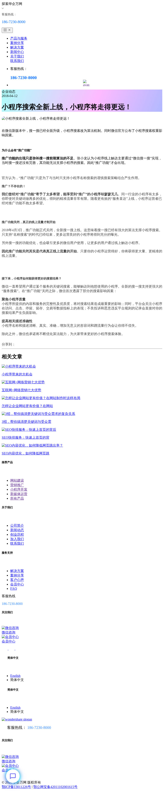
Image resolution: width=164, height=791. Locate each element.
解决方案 (17, 47)
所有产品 (17, 498)
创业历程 (17, 534)
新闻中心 (17, 52)
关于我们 (17, 56)
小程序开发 (18, 489)
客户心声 (17, 580)
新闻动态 (17, 530)
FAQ (13, 588)
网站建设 (17, 480)
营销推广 (17, 485)
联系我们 (17, 61)
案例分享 (17, 43)
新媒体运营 (18, 494)
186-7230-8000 (39, 727)
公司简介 (17, 525)
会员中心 (17, 584)
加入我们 (17, 539)
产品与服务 (18, 38)
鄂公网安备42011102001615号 (55, 787)
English (15, 676)
